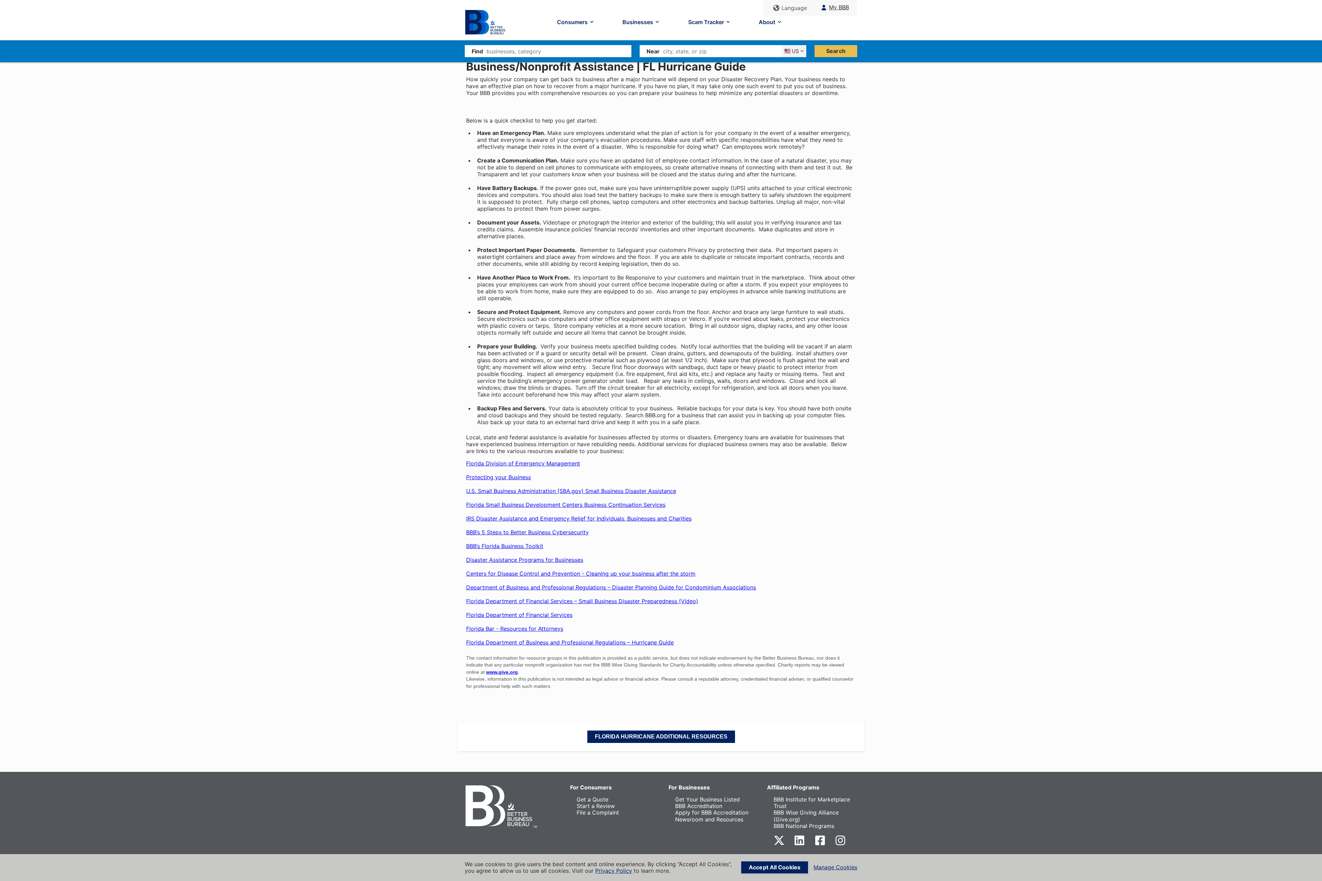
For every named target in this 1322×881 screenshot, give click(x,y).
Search (836, 51)
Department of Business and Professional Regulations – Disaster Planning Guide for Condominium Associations (611, 587)
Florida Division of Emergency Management (523, 463)
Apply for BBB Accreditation (711, 812)
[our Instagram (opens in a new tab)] (840, 843)
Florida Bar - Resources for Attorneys (514, 628)
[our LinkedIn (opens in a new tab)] (799, 843)
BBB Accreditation (698, 806)
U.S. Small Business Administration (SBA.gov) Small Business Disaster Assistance (571, 490)
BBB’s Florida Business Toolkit (504, 546)
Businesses (637, 22)
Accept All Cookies (774, 867)
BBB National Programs (804, 825)
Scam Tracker (706, 22)
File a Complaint (598, 812)
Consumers (572, 22)
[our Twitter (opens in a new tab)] (779, 843)
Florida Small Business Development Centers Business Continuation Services (565, 504)
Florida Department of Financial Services (519, 614)
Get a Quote (592, 799)
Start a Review (596, 806)
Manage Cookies (835, 867)
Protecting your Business (498, 477)
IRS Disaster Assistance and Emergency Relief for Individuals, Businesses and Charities (579, 518)
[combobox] (558, 51)
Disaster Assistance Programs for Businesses (524, 559)
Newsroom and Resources (709, 819)
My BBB (839, 7)
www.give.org (502, 672)
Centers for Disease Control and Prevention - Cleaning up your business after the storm (580, 573)
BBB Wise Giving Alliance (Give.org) (806, 815)
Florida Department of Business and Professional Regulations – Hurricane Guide (570, 642)
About (767, 22)
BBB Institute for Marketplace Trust (812, 802)
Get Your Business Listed (707, 799)
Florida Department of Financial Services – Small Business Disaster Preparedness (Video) (582, 601)
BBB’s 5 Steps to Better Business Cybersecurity (527, 532)
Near (653, 51)
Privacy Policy (613, 870)
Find (477, 51)
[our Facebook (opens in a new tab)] (820, 843)
